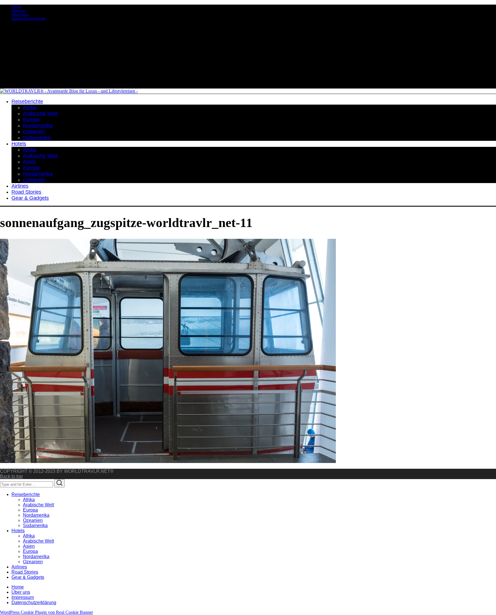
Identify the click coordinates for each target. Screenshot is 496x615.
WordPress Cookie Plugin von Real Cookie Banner (46, 612)
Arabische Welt (38, 504)
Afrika (29, 499)
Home (16, 7)
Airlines (19, 566)
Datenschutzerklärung (28, 19)
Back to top (11, 476)
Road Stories (24, 572)
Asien (29, 546)
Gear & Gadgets (27, 577)
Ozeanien (33, 520)
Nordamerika (36, 515)
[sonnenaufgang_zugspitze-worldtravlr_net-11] (168, 461)
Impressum (20, 15)
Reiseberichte (25, 494)
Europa (30, 510)
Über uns (18, 11)
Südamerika (35, 525)
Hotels (18, 530)
